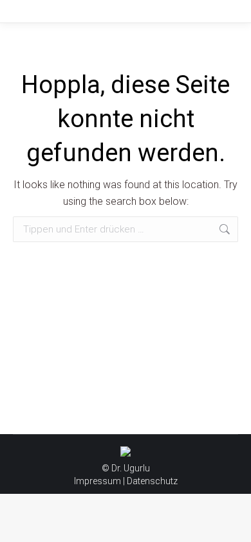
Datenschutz (152, 481)
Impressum (97, 481)
